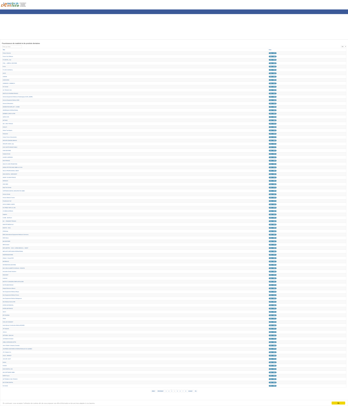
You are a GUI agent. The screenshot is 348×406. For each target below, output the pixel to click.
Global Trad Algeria (8, 131)
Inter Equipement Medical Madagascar (14, 299)
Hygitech (5, 215)
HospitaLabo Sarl (8, 201)
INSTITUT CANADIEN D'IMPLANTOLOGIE (15, 282)
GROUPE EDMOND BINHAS (11, 141)
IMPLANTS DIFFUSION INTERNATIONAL (15, 252)
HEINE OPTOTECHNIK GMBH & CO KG (14, 168)
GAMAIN (5, 77)
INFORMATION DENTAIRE (10, 265)
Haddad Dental (7, 154)
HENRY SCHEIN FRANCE (10, 178)
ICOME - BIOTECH (8, 218)
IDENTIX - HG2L (7, 228)
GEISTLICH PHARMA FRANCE (12, 94)
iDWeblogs (6, 232)
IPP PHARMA (6, 316)
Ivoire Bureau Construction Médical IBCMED (15, 326)
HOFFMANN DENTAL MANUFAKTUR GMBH (15, 191)
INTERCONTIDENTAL (9, 306)
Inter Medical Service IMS (10, 302)
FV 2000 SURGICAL (8, 70)
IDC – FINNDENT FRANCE (10, 222)
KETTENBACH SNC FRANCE (11, 379)
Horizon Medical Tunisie (9, 198)
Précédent (159, 392)
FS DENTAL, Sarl (8, 60)
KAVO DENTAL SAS (8, 369)
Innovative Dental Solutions (10, 272)
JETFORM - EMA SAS (9, 336)
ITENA (4, 319)
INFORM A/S (6, 262)
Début (152, 392)
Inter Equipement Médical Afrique (12, 292)
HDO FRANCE (7, 161)
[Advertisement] (55, 27)
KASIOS (5, 366)
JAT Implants (6, 329)
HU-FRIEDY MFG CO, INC (10, 208)
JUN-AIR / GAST (7, 359)
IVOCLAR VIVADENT (9, 322)
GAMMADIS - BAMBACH (10, 84)
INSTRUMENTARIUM (9, 285)
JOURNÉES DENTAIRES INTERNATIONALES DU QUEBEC (20, 349)
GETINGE (5, 121)
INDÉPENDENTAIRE (8, 255)
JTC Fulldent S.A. (8, 353)
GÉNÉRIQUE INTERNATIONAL (12, 111)
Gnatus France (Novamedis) (11, 138)
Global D (5, 127)
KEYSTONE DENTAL (9, 383)
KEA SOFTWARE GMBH (10, 373)
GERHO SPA (6, 117)
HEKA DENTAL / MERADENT (11, 174)
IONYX (5, 312)
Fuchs (4, 67)
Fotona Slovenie (7, 53)
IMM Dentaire (7, 245)
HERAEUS (6, 181)
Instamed (5, 279)
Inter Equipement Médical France (12, 295)
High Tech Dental (8, 188)
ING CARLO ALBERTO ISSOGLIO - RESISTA (16, 269)
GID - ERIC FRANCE (9, 124)
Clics (278, 50)
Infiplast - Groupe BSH (9, 258)
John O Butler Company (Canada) (12, 346)
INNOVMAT (6, 275)
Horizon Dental (7, 195)
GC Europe (6, 87)
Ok (338, 403)
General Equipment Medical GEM (12, 101)
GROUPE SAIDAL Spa (9, 144)
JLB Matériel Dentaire (9, 339)
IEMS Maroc (6, 238)
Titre (4, 50)
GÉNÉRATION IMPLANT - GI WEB (13, 107)
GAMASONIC (6, 80)
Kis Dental (6, 386)
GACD (4, 74)
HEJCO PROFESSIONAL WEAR (12, 171)
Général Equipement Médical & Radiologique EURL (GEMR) (20, 97)
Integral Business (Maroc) (10, 289)
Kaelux (5, 363)
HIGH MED (6, 185)
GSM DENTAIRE (7, 151)
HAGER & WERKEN (8, 158)
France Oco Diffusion (9, 57)
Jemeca (5, 332)
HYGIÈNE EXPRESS (8, 211)
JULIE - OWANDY (8, 356)
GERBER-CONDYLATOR (10, 114)
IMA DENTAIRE (7, 242)
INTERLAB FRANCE (8, 309)
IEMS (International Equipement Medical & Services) (18, 235)
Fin (197, 392)
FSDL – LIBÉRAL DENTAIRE (11, 64)
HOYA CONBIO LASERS (10, 205)
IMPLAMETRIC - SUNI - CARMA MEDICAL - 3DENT (17, 248)
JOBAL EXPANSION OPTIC (10, 343)
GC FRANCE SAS (8, 90)
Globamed (6, 134)
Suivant (191, 392)
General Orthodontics (9, 104)
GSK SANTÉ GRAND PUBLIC (11, 148)
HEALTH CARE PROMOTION (11, 164)
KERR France (7, 376)
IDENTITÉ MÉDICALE (9, 225)
